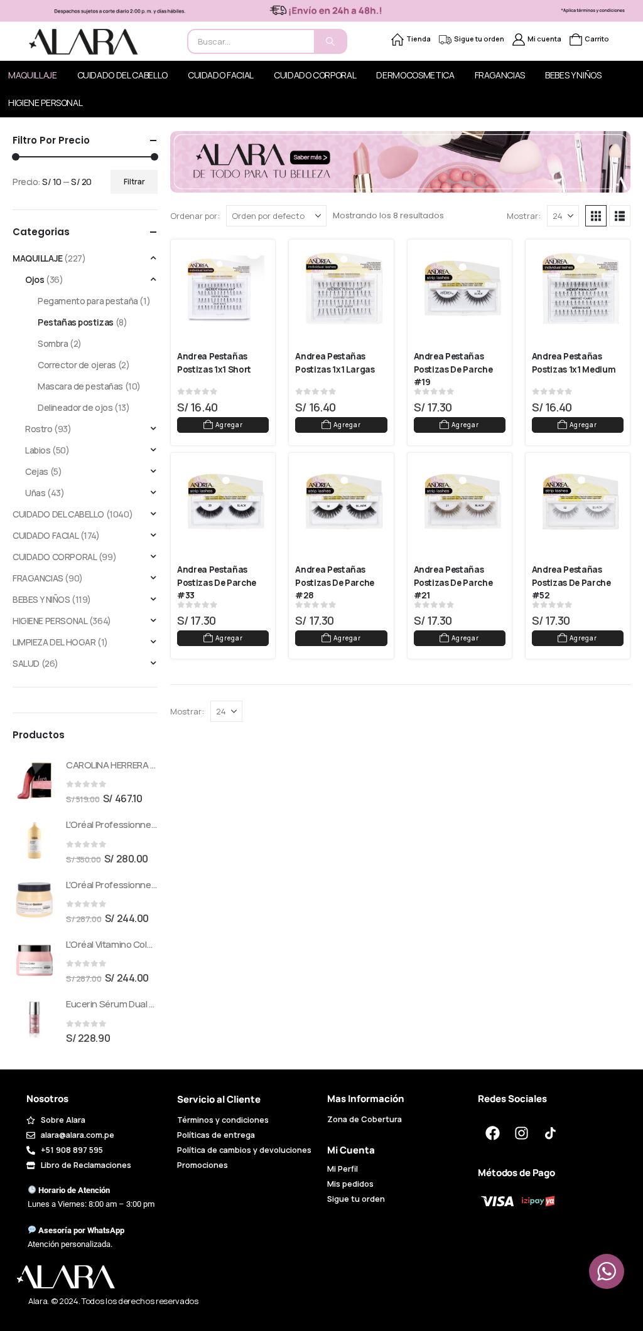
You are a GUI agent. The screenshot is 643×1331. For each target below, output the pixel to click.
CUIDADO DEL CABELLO (122, 75)
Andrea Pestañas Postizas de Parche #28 (335, 582)
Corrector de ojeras (77, 365)
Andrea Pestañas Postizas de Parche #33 (217, 582)
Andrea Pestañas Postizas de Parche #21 (454, 582)
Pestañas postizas (76, 322)
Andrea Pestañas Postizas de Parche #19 (454, 369)
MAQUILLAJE (38, 258)
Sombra (53, 343)
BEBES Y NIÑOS (573, 75)
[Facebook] (492, 1133)
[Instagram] (521, 1133)
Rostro (38, 429)
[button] (596, 215)
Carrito (597, 38)
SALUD (26, 663)
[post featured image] (226, 288)
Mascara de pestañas (80, 386)
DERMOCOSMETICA (415, 75)
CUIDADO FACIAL (221, 75)
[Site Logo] (83, 41)
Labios (37, 450)
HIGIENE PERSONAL (50, 621)
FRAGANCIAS (500, 75)
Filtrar (134, 181)
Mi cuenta (544, 38)
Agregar (229, 424)
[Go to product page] (35, 781)
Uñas (35, 493)
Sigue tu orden (479, 38)
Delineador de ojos (75, 407)
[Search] (330, 41)
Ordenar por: (195, 215)
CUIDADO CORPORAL (315, 75)
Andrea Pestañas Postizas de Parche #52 (572, 582)
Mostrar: (524, 215)
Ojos (34, 279)
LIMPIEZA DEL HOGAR (54, 642)
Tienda (418, 38)
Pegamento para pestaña (88, 301)
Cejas (36, 471)
